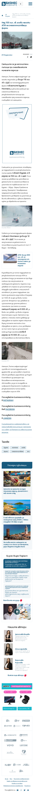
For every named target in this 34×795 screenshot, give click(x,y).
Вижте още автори (16, 675)
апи (28, 451)
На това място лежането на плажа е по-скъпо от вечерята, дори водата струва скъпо (16, 544)
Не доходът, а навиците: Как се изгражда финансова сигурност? (16, 562)
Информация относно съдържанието (13, 785)
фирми (6, 451)
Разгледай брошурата (21, 686)
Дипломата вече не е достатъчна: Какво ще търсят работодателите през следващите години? (16, 587)
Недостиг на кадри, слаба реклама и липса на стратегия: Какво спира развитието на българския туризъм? (17, 572)
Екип (11, 778)
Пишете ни (27, 785)
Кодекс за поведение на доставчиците (17, 781)
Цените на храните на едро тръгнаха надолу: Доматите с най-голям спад (15, 491)
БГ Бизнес (7, 15)
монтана (15, 447)
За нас (6, 778)
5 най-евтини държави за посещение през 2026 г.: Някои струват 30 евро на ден (15, 520)
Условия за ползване (17, 783)
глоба (23, 447)
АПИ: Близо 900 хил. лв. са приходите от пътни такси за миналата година (24, 260)
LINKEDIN (7, 418)
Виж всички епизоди (11, 600)
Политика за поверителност (21, 778)
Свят (6, 513)
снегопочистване (17, 451)
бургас (6, 447)
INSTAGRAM (8, 400)
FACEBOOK (10, 409)
